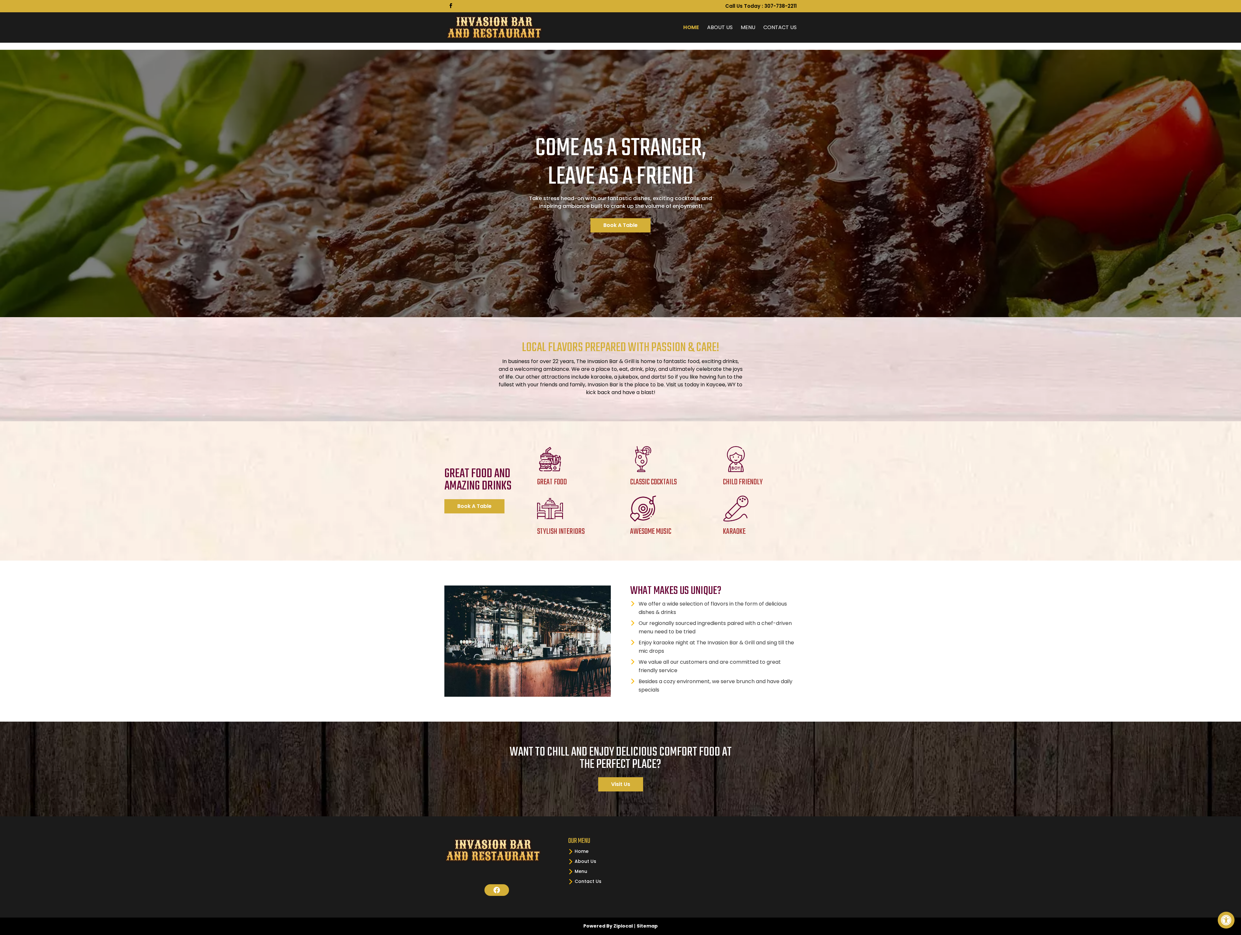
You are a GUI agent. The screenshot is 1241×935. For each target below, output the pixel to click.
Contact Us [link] (780, 27)
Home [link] (691, 27)
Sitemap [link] (647, 926)
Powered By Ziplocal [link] (608, 926)
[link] (1226, 920)
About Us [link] (720, 27)
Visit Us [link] (620, 784)
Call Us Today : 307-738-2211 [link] (761, 6)
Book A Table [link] (620, 225)
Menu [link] (748, 27)
